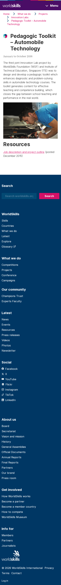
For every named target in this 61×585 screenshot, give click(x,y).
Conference (9, 275)
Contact (16, 573)
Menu (54, 5)
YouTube (10, 379)
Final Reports (10, 462)
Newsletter (9, 350)
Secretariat (9, 431)
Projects (7, 270)
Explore (6, 241)
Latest (6, 236)
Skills (5, 220)
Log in (5, 580)
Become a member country (19, 506)
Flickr (9, 384)
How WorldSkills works (16, 496)
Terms (5, 573)
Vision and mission (13, 436)
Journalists (9, 545)
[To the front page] (11, 5)
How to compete (12, 511)
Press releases (11, 335)
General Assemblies (14, 446)
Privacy (49, 568)
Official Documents (14, 452)
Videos (6, 340)
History (6, 441)
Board (5, 426)
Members (7, 535)
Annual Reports (11, 457)
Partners (7, 467)
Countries (8, 225)
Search (49, 196)
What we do (9, 231)
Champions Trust (12, 296)
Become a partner (13, 501)
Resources (8, 329)
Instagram (11, 389)
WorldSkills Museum (14, 517)
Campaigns (8, 280)
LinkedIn (10, 400)
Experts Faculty (12, 301)
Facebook (11, 368)
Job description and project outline (23, 152)
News (5, 319)
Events (6, 324)
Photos (6, 345)
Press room (9, 478)
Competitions (10, 264)
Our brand (8, 472)
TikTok (9, 394)
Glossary (7, 246)
